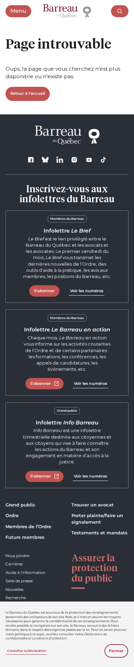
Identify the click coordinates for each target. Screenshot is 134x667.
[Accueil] (67, 11)
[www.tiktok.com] (103, 159)
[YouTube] (88, 159)
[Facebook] (30, 159)
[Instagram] (74, 159)
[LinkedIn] (60, 159)
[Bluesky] (45, 159)
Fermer (116, 650)
